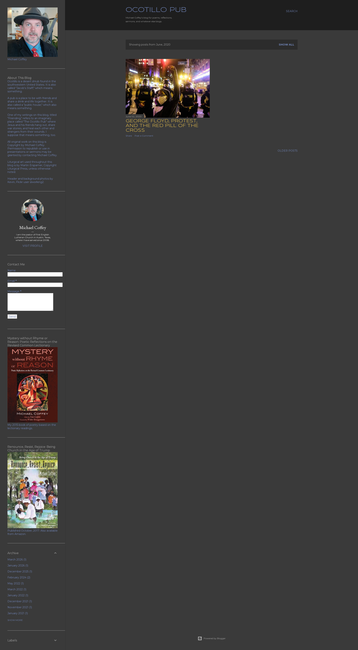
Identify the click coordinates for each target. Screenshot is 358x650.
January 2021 (17, 613)
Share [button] (129, 135)
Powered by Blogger (215, 638)
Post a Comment (144, 135)
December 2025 (19, 571)
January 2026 (17, 565)
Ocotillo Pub (156, 10)
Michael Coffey (32, 227)
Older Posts (288, 150)
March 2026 (16, 559)
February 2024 (18, 577)
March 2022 (16, 589)
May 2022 (15, 583)
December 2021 (19, 601)
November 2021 (19, 607)
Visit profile (33, 246)
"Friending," (14, 118)
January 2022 (17, 595)
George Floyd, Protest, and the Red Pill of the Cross (162, 126)
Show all (286, 44)
